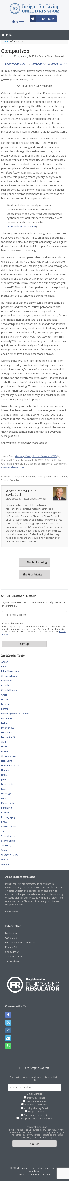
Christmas (6, 680)
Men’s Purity (7, 803)
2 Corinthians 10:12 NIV (21, 226)
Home (6, 41)
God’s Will (6, 746)
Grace (15, 476)
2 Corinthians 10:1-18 (16, 64)
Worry (4, 859)
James (64, 476)
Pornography (8, 817)
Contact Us (11, 937)
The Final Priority (34, 574)
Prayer (4, 821)
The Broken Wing (34, 562)
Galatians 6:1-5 (40, 64)
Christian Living (9, 676)
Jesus (4, 779)
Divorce (5, 704)
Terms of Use (12, 961)
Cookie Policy (12, 951)
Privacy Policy (12, 947)
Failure (4, 723)
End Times (6, 718)
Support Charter (14, 956)
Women (5, 850)
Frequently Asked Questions (20, 942)
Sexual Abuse (8, 826)
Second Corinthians (11, 480)
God (3, 741)
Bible (4, 666)
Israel (4, 774)
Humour (5, 770)
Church (5, 685)
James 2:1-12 (58, 64)
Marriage (6, 793)
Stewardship (8, 840)
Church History (9, 690)
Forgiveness (7, 727)
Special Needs (9, 836)
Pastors (5, 812)
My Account (21, 21)
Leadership (7, 784)
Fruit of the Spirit (10, 737)
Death (4, 699)
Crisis (4, 694)
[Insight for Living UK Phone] (8, 1046)
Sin (3, 831)
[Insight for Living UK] (34, 8)
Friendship (7, 732)
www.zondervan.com (13, 467)
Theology (6, 845)
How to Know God (10, 765)
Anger (4, 661)
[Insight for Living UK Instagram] (8, 1030)
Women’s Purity (9, 854)
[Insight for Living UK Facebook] (8, 1015)
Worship (5, 864)
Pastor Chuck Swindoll (51, 56)
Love (22, 476)
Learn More (11, 911)
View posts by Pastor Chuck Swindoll (26, 498)
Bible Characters (10, 671)
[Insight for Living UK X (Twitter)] (8, 1023)
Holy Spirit (6, 760)
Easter (4, 708)
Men (3, 798)
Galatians (54, 476)
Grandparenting (10, 755)
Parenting (31, 476)
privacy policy (45, 1137)
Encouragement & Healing (15, 713)
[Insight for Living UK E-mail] (8, 1038)
